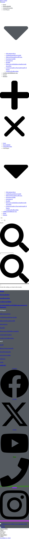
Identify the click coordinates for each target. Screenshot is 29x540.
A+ (3, 533)
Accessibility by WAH (5, 538)
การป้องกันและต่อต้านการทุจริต (13, 55)
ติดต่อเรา (5, 76)
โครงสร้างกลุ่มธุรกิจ (5, 352)
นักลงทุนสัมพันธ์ (7, 6)
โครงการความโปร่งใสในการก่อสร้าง (9, 331)
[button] (14, 110)
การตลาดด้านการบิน (8, 8)
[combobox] (7, 253)
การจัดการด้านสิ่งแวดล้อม (12, 71)
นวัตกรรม (2, 359)
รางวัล (1, 362)
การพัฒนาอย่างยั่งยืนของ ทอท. (10, 73)
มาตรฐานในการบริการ (6, 335)
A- (1, 533)
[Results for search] (14, 283)
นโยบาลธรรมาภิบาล (11, 54)
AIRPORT (3, 365)
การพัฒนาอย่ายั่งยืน (5, 302)
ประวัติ (1, 345)
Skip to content (3, 0)
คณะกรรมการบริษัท (11, 59)
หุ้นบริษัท (8, 62)
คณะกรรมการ (9, 61)
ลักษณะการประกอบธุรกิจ (6, 348)
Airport (5, 75)
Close (2, 530)
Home (4, 5)
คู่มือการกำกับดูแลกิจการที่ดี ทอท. (14, 57)
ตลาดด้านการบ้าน (5, 298)
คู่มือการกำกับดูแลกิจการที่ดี (7, 321)
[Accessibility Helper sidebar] (4, 529)
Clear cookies (3, 535)
